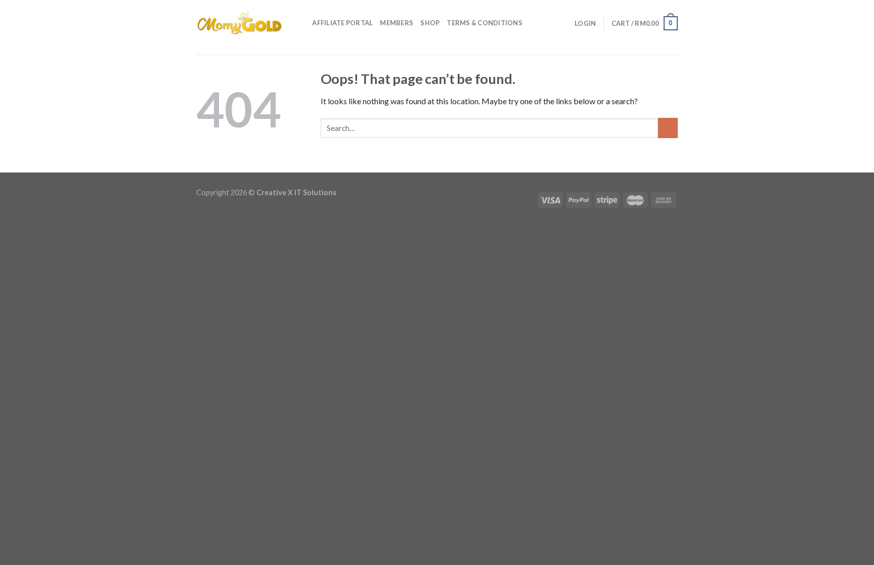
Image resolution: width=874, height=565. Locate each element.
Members (396, 23)
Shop (430, 23)
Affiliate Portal (342, 23)
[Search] (301, 22)
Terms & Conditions (484, 23)
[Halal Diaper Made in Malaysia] (239, 22)
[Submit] (668, 128)
